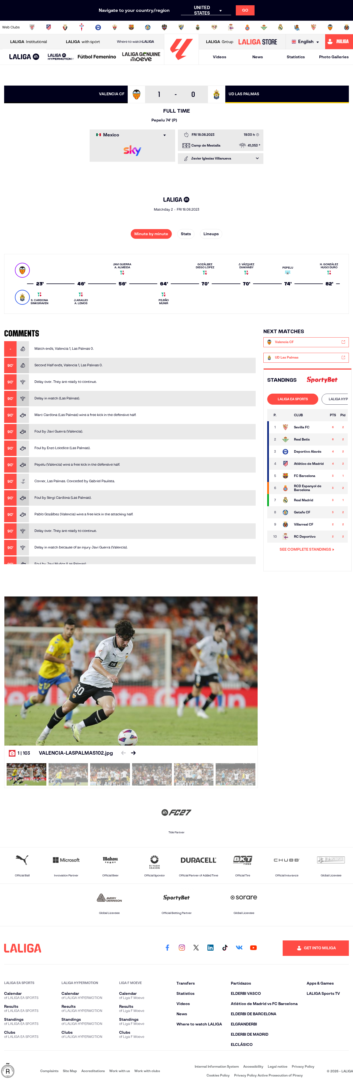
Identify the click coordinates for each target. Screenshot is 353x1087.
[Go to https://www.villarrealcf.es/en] (347, 27)
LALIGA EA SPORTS (293, 399)
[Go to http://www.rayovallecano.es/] (214, 27)
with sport (83, 41)
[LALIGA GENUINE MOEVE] (141, 57)
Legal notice (277, 1066)
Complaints (49, 1071)
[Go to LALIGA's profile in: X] (196, 948)
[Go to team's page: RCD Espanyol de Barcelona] (285, 488)
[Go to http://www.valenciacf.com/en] (330, 27)
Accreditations (93, 1071)
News (257, 57)
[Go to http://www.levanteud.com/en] (164, 27)
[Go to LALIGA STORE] (258, 41)
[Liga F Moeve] (97, 57)
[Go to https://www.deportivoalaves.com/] (98, 27)
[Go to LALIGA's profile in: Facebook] (167, 948)
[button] (24, 57)
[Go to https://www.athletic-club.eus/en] (32, 27)
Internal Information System (217, 1066)
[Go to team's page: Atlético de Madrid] (285, 464)
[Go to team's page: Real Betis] (285, 439)
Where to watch (135, 41)
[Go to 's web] (322, 380)
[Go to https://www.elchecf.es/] (115, 27)
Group (219, 41)
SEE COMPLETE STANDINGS (305, 549)
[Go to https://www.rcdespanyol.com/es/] (247, 27)
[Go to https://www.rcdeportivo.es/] (231, 27)
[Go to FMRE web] (7, 1071)
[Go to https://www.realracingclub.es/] (198, 27)
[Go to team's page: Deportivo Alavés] (285, 451)
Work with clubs (147, 1071)
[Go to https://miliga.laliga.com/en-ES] (339, 41)
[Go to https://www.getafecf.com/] (148, 27)
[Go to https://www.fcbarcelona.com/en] (131, 27)
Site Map (70, 1071)
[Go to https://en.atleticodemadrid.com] (48, 27)
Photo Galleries (334, 57)
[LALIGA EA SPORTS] (24, 57)
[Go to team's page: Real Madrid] (285, 500)
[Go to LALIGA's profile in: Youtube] (253, 948)
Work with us (119, 1071)
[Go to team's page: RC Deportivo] (285, 536)
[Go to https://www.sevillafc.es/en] (313, 27)
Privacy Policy (303, 1066)
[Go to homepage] (181, 62)
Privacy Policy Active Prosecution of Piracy (268, 1075)
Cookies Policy (218, 1075)
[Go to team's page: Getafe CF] (285, 512)
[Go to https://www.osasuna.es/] (65, 27)
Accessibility (253, 1066)
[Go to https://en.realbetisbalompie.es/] (264, 27)
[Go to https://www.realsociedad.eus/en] (297, 27)
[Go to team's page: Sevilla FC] (285, 427)
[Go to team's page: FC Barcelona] (285, 476)
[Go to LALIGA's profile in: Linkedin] (210, 948)
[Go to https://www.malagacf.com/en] (181, 27)
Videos (219, 57)
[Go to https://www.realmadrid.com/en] (280, 27)
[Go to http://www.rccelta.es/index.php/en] (81, 27)
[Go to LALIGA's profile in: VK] (239, 948)
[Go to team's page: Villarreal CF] (285, 524)
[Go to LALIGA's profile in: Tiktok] (225, 948)
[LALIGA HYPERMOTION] (61, 57)
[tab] (292, 399)
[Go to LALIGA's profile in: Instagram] (182, 948)
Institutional (28, 41)
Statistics (296, 57)
